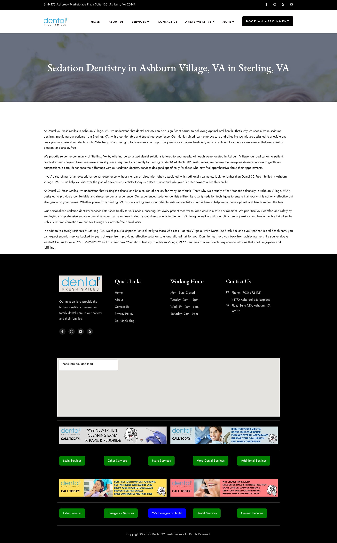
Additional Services (253, 460)
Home (95, 22)
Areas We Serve (198, 22)
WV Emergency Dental (167, 513)
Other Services (117, 460)
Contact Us (167, 22)
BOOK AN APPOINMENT (267, 21)
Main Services (72, 460)
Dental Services (207, 513)
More (227, 22)
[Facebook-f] (62, 331)
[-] (55, 21)
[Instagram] (71, 331)
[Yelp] (90, 331)
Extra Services (72, 513)
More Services (161, 460)
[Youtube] (81, 331)
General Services (252, 513)
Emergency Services (121, 513)
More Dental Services (210, 460)
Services (138, 22)
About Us (116, 22)
